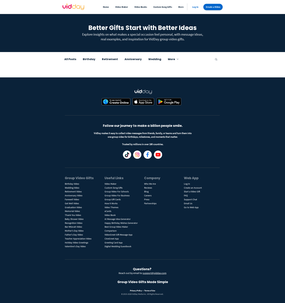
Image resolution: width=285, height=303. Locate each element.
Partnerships (150, 203)
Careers (148, 195)
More (171, 59)
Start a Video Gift (192, 191)
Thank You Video (73, 215)
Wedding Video (72, 187)
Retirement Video (73, 191)
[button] (122, 7)
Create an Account (193, 187)
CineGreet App (112, 238)
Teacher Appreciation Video (78, 238)
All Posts (70, 59)
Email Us (188, 203)
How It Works (111, 203)
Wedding (154, 59)
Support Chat (190, 199)
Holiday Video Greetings (76, 242)
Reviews (148, 187)
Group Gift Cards (113, 199)
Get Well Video (72, 203)
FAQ (186, 195)
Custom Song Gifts (114, 187)
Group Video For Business (117, 195)
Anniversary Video (73, 195)
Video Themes (111, 207)
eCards (108, 211)
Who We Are (150, 183)
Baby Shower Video (74, 219)
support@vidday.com (154, 273)
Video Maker (110, 183)
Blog (146, 191)
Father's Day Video (74, 234)
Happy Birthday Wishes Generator (121, 222)
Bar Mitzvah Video (73, 226)
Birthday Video (72, 183)
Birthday (89, 59)
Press (146, 199)
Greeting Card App (114, 242)
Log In (187, 183)
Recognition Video (73, 222)
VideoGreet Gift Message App (118, 234)
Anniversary (133, 59)
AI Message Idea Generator (118, 219)
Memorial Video (72, 211)
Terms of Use (149, 290)
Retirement (110, 59)
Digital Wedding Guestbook (118, 246)
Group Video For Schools (117, 191)
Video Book (110, 215)
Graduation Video (73, 207)
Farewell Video (72, 199)
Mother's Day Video (74, 230)
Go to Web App (191, 207)
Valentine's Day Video (75, 246)
